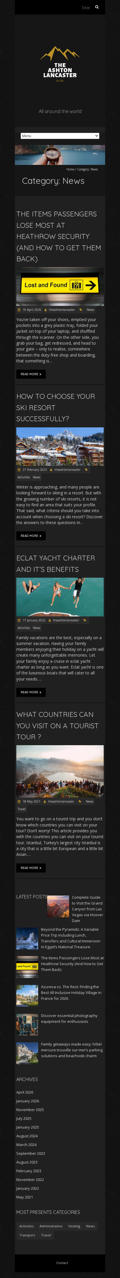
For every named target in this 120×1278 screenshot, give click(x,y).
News (90, 310)
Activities (24, 477)
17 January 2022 (33, 620)
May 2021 (24, 1197)
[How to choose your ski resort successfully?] (60, 430)
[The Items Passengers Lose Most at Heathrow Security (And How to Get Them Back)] (60, 270)
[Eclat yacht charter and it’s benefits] (60, 580)
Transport (27, 1235)
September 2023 (30, 1153)
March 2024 (26, 1144)
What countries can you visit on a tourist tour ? (57, 725)
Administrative (51, 1226)
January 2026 (27, 1101)
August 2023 (27, 1162)
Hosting (74, 1226)
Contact (62, 1263)
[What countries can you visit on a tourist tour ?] (60, 748)
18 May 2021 (31, 801)
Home (70, 169)
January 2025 (27, 1127)
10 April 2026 (31, 310)
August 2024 (27, 1135)
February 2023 (28, 1170)
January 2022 (27, 1188)
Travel (22, 809)
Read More (29, 374)
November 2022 (30, 1179)
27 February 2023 (34, 470)
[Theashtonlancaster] (60, 29)
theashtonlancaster (62, 310)
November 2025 (30, 1109)
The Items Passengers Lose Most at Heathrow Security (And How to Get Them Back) (58, 236)
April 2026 (24, 1092)
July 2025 (23, 1118)
